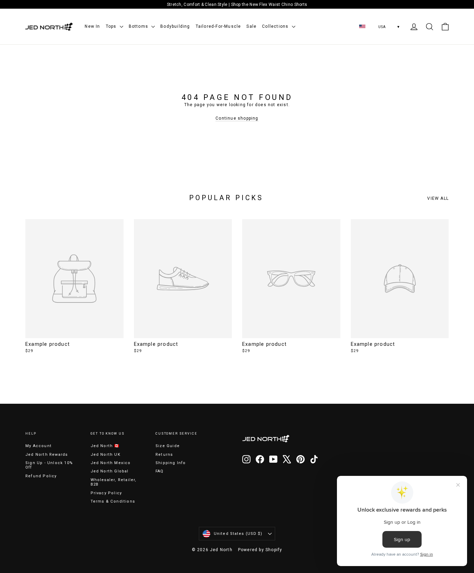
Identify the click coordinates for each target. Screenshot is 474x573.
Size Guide (167, 446)
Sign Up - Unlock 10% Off (49, 465)
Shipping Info (170, 463)
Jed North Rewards (46, 454)
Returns (164, 454)
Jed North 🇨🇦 (105, 446)
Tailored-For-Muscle (218, 26)
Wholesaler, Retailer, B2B (114, 482)
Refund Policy (41, 476)
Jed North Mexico (111, 463)
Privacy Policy (106, 493)
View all (438, 198)
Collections (276, 26)
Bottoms (139, 26)
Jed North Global (110, 471)
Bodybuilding (175, 26)
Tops (112, 26)
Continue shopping (236, 118)
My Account (38, 446)
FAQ (159, 471)
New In (92, 26)
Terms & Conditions (113, 501)
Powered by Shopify (260, 549)
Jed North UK (105, 454)
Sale (251, 26)
